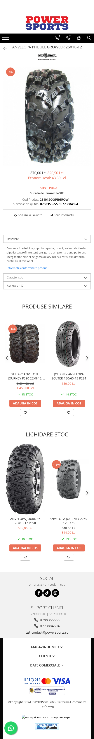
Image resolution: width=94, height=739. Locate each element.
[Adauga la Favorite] (25, 412)
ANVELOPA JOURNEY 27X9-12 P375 (69, 521)
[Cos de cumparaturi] (79, 38)
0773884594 (49, 626)
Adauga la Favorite (29, 215)
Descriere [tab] (13, 239)
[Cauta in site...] (89, 38)
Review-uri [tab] (15, 285)
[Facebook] (39, 593)
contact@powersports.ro (49, 632)
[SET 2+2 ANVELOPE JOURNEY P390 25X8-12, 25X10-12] (25, 343)
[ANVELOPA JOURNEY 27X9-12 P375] (69, 479)
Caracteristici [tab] (15, 277)
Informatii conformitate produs (27, 268)
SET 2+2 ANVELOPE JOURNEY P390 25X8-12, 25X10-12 (25, 376)
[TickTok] (47, 593)
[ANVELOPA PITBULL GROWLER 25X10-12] (47, 116)
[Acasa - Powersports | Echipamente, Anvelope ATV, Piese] (47, 23)
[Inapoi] (3, 48)
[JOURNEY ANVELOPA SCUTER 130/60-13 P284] (69, 343)
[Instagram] (55, 593)
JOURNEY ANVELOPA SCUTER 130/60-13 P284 (69, 376)
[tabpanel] (47, 116)
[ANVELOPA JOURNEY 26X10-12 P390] (25, 479)
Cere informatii (63, 215)
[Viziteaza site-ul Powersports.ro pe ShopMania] (47, 726)
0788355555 (49, 620)
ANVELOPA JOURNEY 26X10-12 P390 (25, 521)
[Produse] (6, 39)
